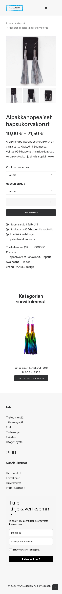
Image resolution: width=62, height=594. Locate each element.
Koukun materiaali (18, 167)
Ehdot (10, 427)
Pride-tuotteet (15, 487)
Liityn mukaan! (31, 559)
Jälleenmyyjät (14, 422)
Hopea (26, 262)
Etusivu (10, 23)
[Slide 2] (31, 95)
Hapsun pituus (15, 183)
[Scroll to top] (55, 587)
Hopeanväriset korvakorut (23, 257)
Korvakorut (13, 478)
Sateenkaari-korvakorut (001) (31, 368)
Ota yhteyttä (14, 442)
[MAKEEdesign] (14, 7)
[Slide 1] (14, 95)
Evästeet (12, 437)
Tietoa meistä (14, 417)
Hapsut (21, 23)
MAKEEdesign (25, 266)
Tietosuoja (13, 432)
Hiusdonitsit (13, 473)
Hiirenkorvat (13, 483)
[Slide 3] (48, 95)
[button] (54, 8)
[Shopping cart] (44, 7)
